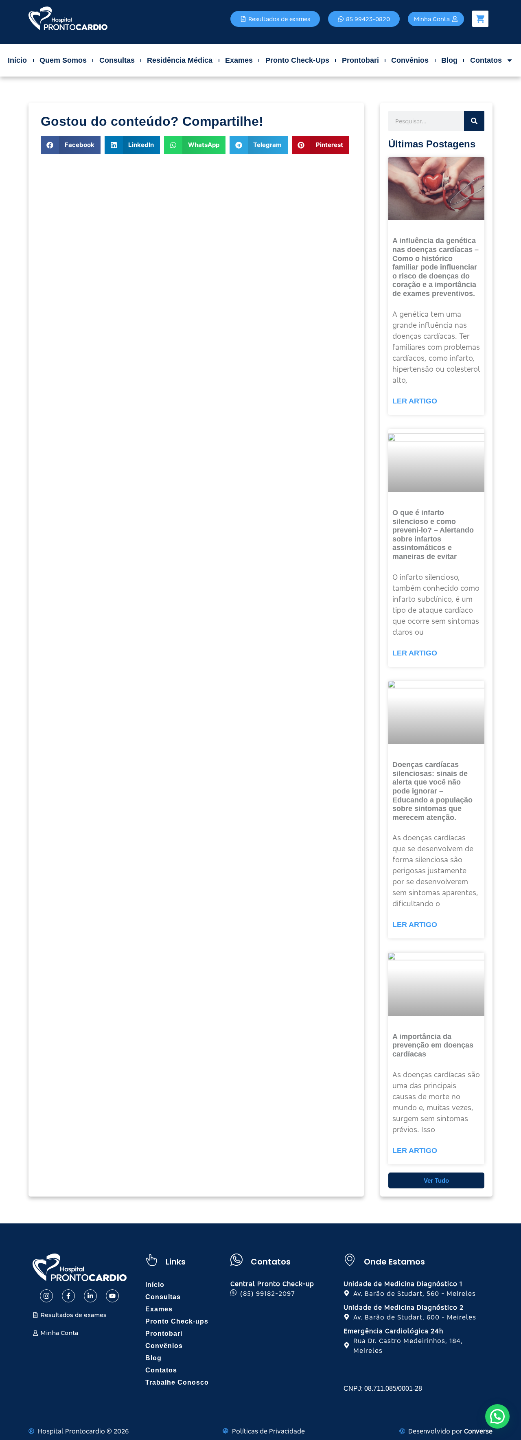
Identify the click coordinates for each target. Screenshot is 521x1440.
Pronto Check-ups (297, 60)
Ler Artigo (414, 401)
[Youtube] (112, 1295)
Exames (239, 60)
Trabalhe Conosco (177, 1382)
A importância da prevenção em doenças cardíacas (432, 1045)
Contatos (486, 60)
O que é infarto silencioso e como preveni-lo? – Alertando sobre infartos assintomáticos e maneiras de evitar (433, 534)
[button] (71, 145)
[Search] (474, 121)
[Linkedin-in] (90, 1295)
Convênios (410, 60)
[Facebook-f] (68, 1295)
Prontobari (360, 60)
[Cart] (480, 19)
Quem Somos (63, 60)
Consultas (117, 60)
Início (17, 60)
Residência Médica (179, 60)
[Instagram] (46, 1295)
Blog (449, 60)
